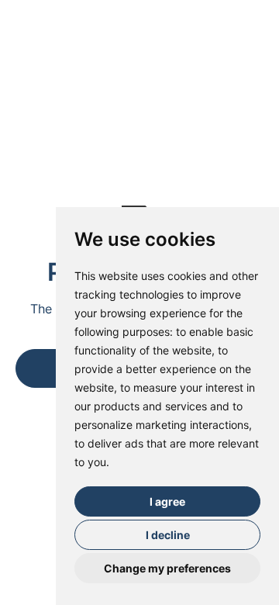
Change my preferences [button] (167, 568)
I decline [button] (168, 534)
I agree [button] (167, 501)
